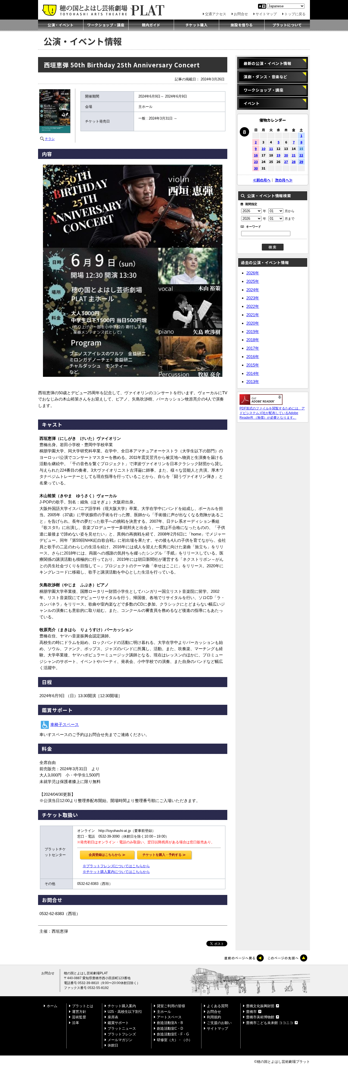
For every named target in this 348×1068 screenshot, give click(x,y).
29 (301, 161)
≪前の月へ (262, 180)
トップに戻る (295, 14)
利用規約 (214, 1017)
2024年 (252, 289)
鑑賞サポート (118, 1023)
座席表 (113, 1017)
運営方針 (79, 1012)
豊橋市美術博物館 (260, 1017)
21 (294, 155)
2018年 (252, 339)
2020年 (252, 323)
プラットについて (287, 24)
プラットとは (82, 1006)
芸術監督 (79, 1017)
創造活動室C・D (170, 1028)
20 (286, 155)
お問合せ (241, 14)
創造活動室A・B (170, 1023)
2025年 (252, 281)
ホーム (52, 1006)
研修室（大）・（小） (174, 1040)
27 (286, 161)
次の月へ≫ (284, 180)
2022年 (252, 306)
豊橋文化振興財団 (260, 1006)
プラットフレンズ (122, 1034)
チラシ (50, 139)
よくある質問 (217, 1006)
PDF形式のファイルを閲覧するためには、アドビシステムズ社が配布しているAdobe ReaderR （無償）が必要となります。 (272, 412)
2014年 (252, 373)
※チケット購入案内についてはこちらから (116, 872)
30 (256, 168)
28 (294, 161)
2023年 (252, 298)
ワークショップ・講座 (106, 24)
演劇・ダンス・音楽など (265, 76)
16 (256, 155)
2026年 (252, 273)
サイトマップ (266, 14)
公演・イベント (61, 24)
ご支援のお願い (219, 1023)
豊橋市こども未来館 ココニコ (269, 1023)
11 (271, 148)
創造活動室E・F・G (173, 1034)
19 (278, 155)
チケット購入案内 (122, 1006)
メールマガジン (120, 1040)
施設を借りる (242, 24)
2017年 (252, 348)
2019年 (252, 331)
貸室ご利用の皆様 (171, 1006)
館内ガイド (151, 24)
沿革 (75, 1023)
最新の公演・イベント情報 (267, 63)
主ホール (164, 1012)
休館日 (113, 1045)
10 (263, 148)
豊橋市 (251, 1012)
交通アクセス (215, 14)
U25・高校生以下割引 (125, 1012)
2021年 (252, 314)
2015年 (252, 365)
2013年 (252, 381)
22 (301, 155)
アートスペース (169, 1017)
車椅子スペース (64, 724)
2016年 (252, 356)
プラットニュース (122, 1028)
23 (256, 161)
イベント (252, 103)
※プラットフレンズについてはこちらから (116, 866)
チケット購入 (196, 24)
